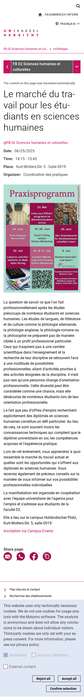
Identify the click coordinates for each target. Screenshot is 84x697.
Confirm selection (63, 689)
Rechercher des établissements (31, 596)
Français (70, 24)
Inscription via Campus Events (28, 531)
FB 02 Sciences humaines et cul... (26, 49)
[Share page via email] (8, 559)
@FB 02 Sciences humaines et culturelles (36, 143)
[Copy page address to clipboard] (47, 559)
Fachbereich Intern (61, 14)
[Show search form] (78, 5)
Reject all (43, 679)
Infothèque (60, 49)
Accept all (69, 679)
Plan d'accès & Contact (25, 589)
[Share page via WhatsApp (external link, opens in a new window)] (21, 559)
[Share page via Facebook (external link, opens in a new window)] (34, 559)
